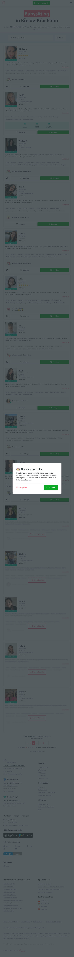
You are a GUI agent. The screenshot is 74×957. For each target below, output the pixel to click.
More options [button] (21, 487)
